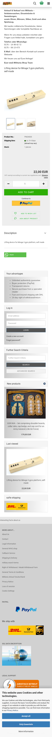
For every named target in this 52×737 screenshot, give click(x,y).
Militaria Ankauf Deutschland (13, 577)
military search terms (10, 563)
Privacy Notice (12, 710)
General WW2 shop (9, 548)
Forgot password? (13, 340)
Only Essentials (26, 724)
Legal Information (9, 544)
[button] (8, 184)
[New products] (44, 383)
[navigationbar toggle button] (48, 3)
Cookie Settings (8, 591)
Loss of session (8, 586)
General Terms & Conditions (13, 572)
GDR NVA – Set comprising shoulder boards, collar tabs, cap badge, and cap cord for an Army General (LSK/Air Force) (26, 426)
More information (26, 731)
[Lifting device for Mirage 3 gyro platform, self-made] (26, 96)
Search (26, 365)
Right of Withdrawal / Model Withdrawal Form (20, 567)
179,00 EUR (26, 434)
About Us (5, 534)
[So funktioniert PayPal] (26, 609)
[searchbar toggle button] (34, 3)
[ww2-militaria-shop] (6, 3)
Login (26, 330)
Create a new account (14, 336)
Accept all (26, 716)
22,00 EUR (26, 488)
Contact (5, 539)
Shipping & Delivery (9, 558)
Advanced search (26, 371)
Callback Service (8, 553)
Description (10, 233)
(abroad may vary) (30, 143)
